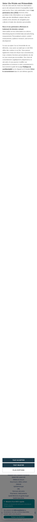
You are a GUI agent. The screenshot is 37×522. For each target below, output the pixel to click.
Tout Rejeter (18, 465)
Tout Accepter (18, 460)
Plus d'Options (18, 470)
